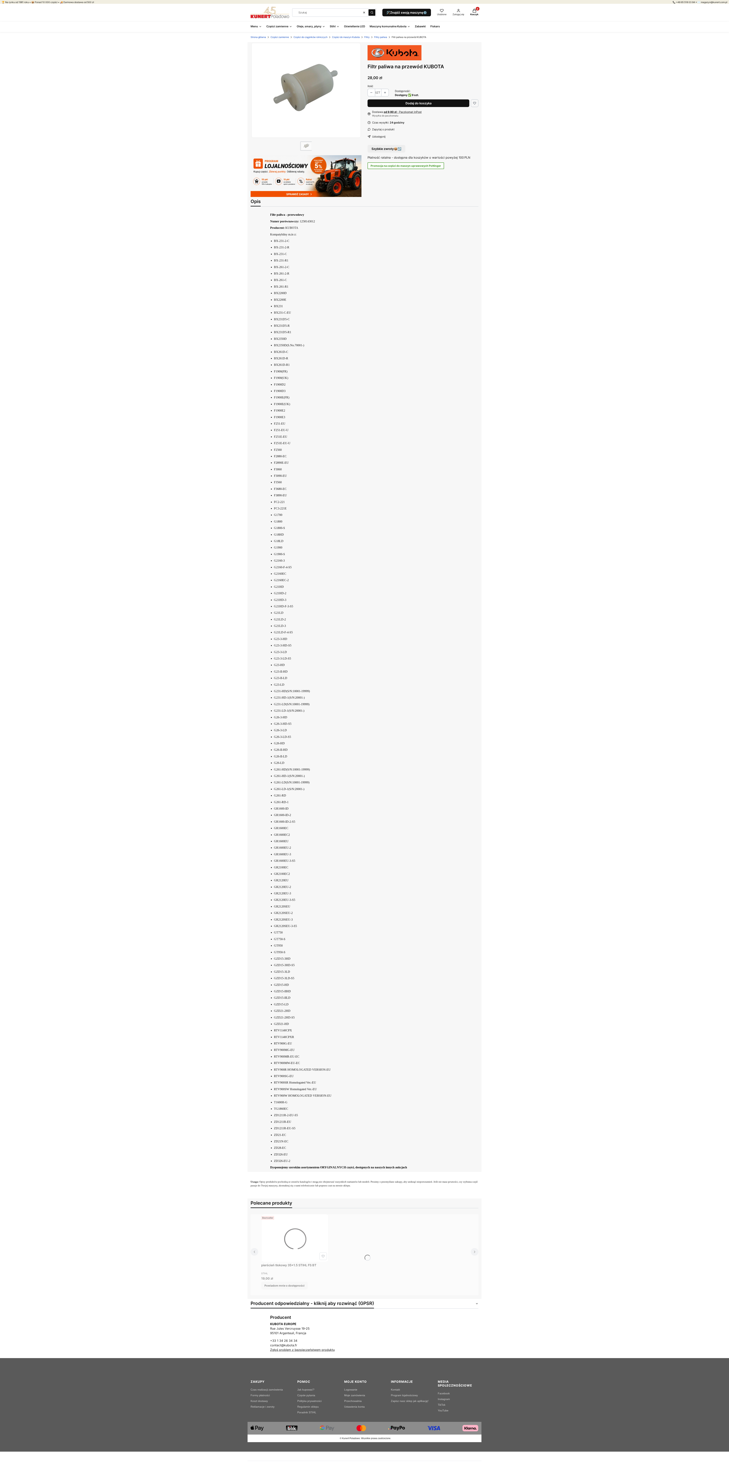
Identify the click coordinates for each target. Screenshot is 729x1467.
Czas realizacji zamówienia (267, 1389)
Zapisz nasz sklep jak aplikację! (409, 1400)
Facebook (444, 1393)
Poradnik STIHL (306, 1412)
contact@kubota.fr (283, 1345)
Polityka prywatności (309, 1400)
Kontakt (395, 1389)
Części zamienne (280, 37)
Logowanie (350, 1389)
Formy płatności (260, 1395)
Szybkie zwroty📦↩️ (386, 149)
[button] (371, 12)
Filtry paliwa (380, 37)
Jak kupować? (305, 1389)
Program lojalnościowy (404, 1395)
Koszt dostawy (259, 1400)
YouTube (443, 1410)
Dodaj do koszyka (419, 103)
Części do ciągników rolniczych (310, 37)
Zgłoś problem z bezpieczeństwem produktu (302, 1350)
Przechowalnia (353, 1400)
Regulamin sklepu (308, 1406)
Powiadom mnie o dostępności (284, 1285)
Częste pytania (306, 1395)
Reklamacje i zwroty (263, 1406)
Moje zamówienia (354, 1395)
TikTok (441, 1404)
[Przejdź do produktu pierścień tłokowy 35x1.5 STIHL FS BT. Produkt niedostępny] (295, 1238)
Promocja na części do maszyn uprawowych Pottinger (406, 165)
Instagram (444, 1399)
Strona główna (258, 37)
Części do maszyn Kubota (346, 37)
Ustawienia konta (354, 1406)
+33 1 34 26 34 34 (283, 1341)
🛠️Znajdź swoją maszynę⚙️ (406, 12)
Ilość (370, 86)
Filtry (367, 37)
